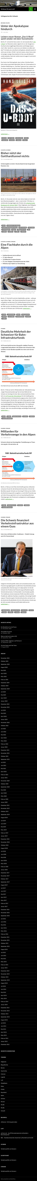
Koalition (24, 610)
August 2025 (4, 667)
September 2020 (5, 787)
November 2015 (5, 940)
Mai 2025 (3, 670)
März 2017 (4, 900)
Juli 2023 (3, 710)
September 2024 (5, 688)
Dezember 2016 (5, 909)
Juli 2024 (3, 692)
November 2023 (5, 707)
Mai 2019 (3, 826)
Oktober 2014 (4, 977)
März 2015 (4, 961)
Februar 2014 (4, 1001)
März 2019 (4, 830)
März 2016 (4, 931)
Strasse (13, 241)
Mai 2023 (3, 713)
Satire (2, 1095)
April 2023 (4, 716)
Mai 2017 (3, 894)
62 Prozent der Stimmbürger (13, 396)
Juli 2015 (3, 952)
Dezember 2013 (5, 1007)
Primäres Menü (35, 9)
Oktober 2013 (4, 1013)
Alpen (3, 314)
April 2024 (4, 698)
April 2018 (4, 860)
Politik (8, 23)
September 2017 (5, 882)
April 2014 (4, 995)
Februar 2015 (4, 964)
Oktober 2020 (4, 784)
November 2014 (5, 974)
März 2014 (4, 998)
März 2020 (4, 796)
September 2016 (5, 915)
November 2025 (5, 658)
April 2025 (4, 673)
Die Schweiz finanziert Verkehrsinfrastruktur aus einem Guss (17, 523)
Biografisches (4, 1065)
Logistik (3, 150)
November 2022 (5, 722)
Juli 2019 (3, 820)
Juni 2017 (3, 891)
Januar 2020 (4, 802)
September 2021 (5, 759)
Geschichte (4, 1071)
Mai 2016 (3, 925)
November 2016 (5, 912)
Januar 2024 (4, 701)
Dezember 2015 (5, 937)
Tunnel (17, 231)
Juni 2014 (3, 989)
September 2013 (5, 1017)
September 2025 (5, 664)
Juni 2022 (3, 731)
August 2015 (4, 949)
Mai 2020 (3, 790)
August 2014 (4, 983)
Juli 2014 (3, 986)
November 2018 (5, 842)
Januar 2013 (4, 1041)
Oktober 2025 (4, 661)
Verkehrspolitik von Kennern (8, 1149)
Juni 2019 (3, 823)
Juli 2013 (3, 1023)
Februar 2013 (4, 1038)
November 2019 (5, 808)
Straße (17, 612)
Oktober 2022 (4, 725)
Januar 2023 (4, 719)
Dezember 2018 (5, 839)
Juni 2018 (3, 854)
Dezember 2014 (5, 971)
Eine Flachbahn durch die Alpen (17, 246)
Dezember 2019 (5, 805)
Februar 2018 (4, 866)
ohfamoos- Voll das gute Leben (9, 1122)
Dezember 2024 (5, 682)
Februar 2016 (4, 934)
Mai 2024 (3, 695)
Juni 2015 (3, 955)
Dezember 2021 (5, 750)
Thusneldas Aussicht (6, 631)
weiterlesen (5, 134)
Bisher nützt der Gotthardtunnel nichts (15, 154)
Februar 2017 (4, 903)
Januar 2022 (4, 747)
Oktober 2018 (4, 845)
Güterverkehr (6, 229)
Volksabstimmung (7, 418)
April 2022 (4, 738)
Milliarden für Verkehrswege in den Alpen (18, 433)
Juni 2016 (3, 922)
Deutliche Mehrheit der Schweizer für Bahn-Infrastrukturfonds (16, 334)
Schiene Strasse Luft (8, 9)
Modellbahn (4, 1083)
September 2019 (5, 814)
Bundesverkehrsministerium (9, 227)
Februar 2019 (4, 833)
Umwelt (3, 1110)
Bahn (3, 225)
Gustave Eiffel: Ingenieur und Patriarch (11, 641)
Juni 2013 (3, 1026)
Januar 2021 (4, 777)
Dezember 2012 (5, 1044)
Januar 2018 (4, 869)
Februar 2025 (4, 679)
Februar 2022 (4, 744)
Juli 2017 (3, 888)
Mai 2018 (3, 857)
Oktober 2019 (4, 811)
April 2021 (4, 771)
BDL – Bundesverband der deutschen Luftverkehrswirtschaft (17, 1137)
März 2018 (4, 863)
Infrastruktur (21, 229)
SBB (29, 229)
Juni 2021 (3, 765)
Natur (2, 1086)
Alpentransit (11, 314)
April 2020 (4, 793)
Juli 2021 (3, 762)
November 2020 (5, 780)
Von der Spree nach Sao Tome (9, 645)
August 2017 (4, 885)
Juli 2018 (3, 851)
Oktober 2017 (4, 879)
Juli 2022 (3, 728)
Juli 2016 (3, 918)
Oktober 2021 (4, 756)
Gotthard (11, 138)
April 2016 (4, 928)
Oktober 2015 (4, 943)
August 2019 (4, 817)
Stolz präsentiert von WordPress (8, 1179)
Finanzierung (5, 610)
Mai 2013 (3, 1029)
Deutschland (22, 227)
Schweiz (12, 140)
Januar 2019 (4, 836)
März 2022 (4, 741)
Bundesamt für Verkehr (13, 225)
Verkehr (23, 231)
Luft (2, 1080)
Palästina (4, 140)
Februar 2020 (4, 799)
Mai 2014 (3, 992)
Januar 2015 (4, 967)
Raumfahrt (4, 1092)
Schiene (8, 150)
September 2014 (5, 980)
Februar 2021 (4, 774)
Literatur (3, 1074)
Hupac (13, 229)
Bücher (3, 23)
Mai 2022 (3, 734)
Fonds (9, 416)
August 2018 (4, 848)
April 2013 (4, 1032)
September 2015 (5, 946)
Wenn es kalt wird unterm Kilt (9, 636)
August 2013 (4, 1020)
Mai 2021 (3, 768)
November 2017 (5, 876)
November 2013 (5, 1010)
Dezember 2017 (5, 872)
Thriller (19, 140)
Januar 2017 (4, 906)
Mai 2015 (3, 958)
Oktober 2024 (4, 685)
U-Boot (25, 140)
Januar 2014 (4, 1004)
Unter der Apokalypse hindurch (15, 27)
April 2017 (4, 897)
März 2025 (4, 676)
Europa (4, 316)
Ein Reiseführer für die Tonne (8, 627)
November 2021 (5, 753)
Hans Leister (19, 138)
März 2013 (4, 1035)
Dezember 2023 (5, 704)
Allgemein (3, 1061)
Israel (26, 138)
